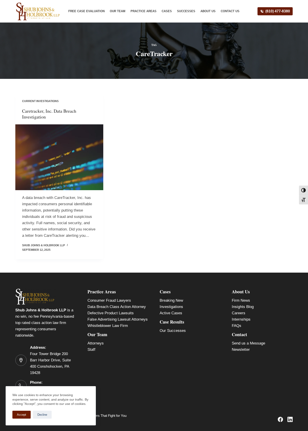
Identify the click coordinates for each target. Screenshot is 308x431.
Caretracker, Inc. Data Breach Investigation (49, 114)
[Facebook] (280, 419)
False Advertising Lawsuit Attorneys (117, 319)
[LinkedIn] (290, 419)
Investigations (171, 307)
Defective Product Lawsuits (110, 313)
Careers (238, 313)
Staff (91, 349)
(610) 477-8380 (277, 11)
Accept (21, 414)
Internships (241, 319)
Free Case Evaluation (86, 11)
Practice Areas (143, 11)
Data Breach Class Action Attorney (116, 307)
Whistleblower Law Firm (107, 326)
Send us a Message (248, 343)
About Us (208, 11)
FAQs (236, 326)
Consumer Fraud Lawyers (109, 300)
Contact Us (230, 11)
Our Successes (173, 330)
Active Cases (171, 313)
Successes (186, 11)
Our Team (117, 11)
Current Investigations (40, 101)
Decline (42, 414)
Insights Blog (243, 307)
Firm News (241, 300)
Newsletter (241, 349)
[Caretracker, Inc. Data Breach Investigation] (59, 157)
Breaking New (171, 300)
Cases (167, 11)
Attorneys (95, 343)
